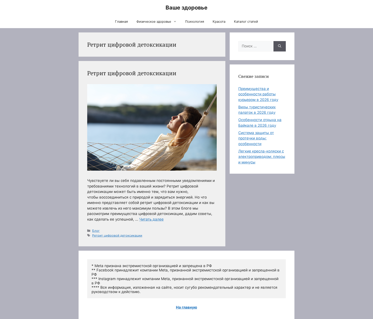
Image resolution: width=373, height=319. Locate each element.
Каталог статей (246, 21)
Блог (96, 230)
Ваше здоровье (186, 7)
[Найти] (279, 46)
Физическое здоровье (153, 21)
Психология (194, 21)
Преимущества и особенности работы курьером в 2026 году (258, 94)
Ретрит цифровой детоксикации (131, 73)
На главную (186, 307)
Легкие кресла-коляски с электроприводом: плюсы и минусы (261, 156)
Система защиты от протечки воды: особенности (256, 138)
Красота (219, 21)
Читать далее (151, 219)
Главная (121, 21)
